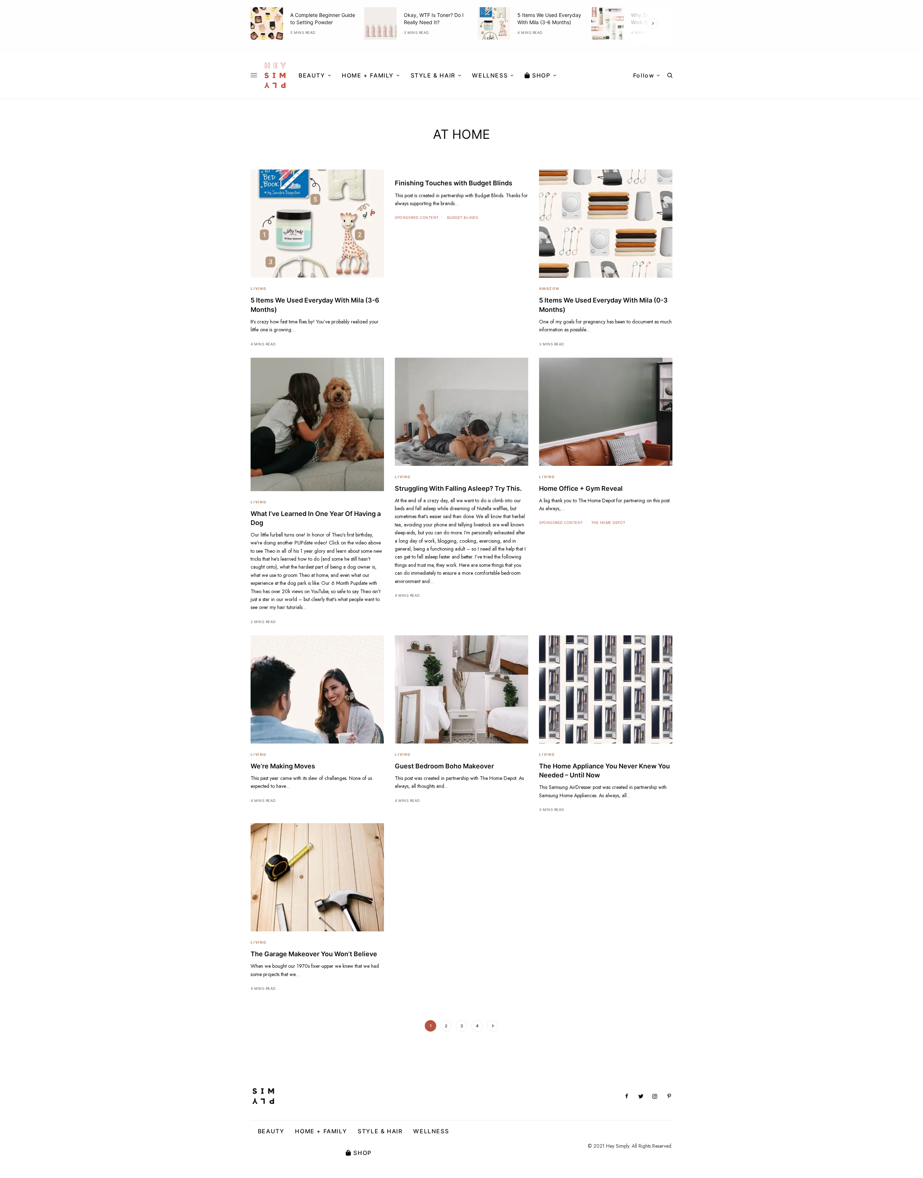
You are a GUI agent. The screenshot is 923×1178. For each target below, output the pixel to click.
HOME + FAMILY (321, 1131)
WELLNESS (431, 1131)
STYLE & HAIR (380, 1131)
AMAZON (549, 288)
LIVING (259, 288)
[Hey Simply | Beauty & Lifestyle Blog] (275, 75)
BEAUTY (271, 1131)
